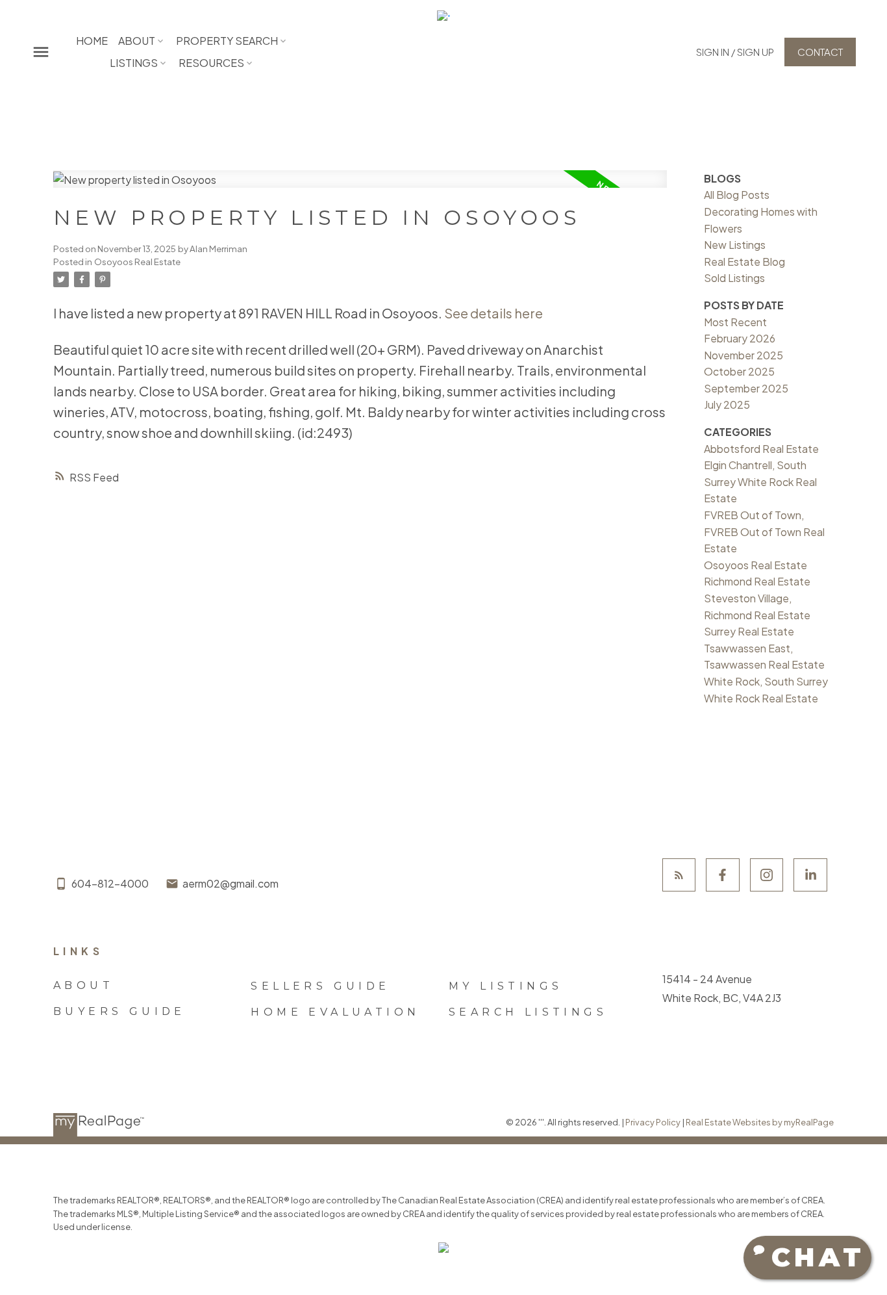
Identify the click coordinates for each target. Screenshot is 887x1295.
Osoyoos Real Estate (137, 261)
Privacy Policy (653, 1122)
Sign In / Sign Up (735, 51)
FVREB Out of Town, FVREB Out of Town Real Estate (764, 531)
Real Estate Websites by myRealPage (760, 1122)
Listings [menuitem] (134, 63)
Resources (211, 63)
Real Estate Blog (744, 261)
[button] (735, 51)
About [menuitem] (136, 40)
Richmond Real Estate (757, 581)
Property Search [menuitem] (227, 40)
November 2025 (743, 355)
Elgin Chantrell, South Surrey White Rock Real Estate (760, 481)
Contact (820, 51)
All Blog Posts (736, 194)
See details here (493, 313)
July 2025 (727, 404)
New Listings (735, 244)
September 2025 (746, 388)
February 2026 (739, 338)
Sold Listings (734, 278)
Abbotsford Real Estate (761, 448)
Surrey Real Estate (749, 631)
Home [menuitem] (92, 40)
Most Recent (735, 322)
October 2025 (739, 371)
